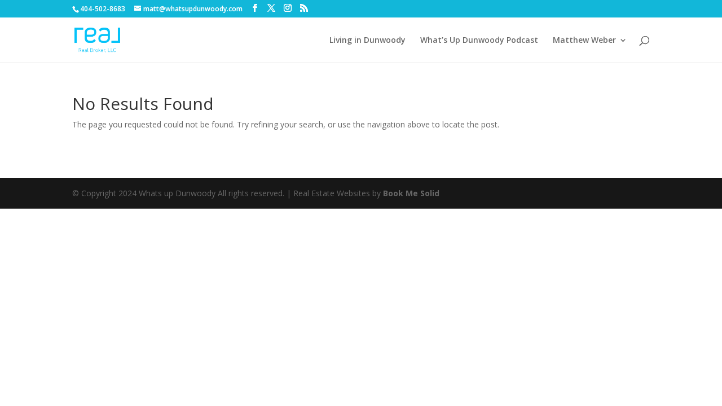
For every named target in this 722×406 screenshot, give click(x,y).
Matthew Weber (584, 40)
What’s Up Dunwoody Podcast (479, 40)
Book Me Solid (411, 193)
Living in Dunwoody (367, 40)
